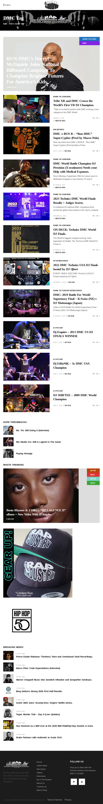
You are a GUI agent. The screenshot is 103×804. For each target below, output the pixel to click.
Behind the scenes (89, 39)
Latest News (42, 765)
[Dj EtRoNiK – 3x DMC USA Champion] (26, 367)
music (61, 261)
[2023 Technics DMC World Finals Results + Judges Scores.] (26, 206)
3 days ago (20, 711)
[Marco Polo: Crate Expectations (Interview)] (8, 666)
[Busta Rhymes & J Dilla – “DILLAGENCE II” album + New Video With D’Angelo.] (51, 495)
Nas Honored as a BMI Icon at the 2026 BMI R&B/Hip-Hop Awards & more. (54, 726)
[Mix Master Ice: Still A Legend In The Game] (8, 441)
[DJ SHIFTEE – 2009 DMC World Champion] (26, 398)
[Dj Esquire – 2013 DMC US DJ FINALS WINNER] (26, 335)
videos (61, 129)
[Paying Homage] (8, 453)
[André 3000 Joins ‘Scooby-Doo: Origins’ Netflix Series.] (8, 701)
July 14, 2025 (57, 151)
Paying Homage (24, 453)
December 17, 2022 (59, 282)
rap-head (68, 151)
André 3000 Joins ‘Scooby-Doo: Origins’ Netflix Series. (44, 703)
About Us (40, 783)
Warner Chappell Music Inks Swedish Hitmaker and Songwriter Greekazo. (54, 680)
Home (5, 24)
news (84, 43)
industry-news (60, 121)
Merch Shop (42, 790)
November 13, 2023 (59, 216)
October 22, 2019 (59, 316)
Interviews (41, 776)
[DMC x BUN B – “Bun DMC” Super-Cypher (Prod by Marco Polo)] (26, 140)
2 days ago (20, 653)
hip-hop (56, 261)
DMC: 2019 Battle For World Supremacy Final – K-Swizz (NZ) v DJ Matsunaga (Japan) (75, 299)
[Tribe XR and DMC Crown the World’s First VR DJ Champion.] (26, 109)
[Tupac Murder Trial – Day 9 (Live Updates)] (8, 713)
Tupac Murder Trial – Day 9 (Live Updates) (38, 714)
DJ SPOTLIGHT (58, 328)
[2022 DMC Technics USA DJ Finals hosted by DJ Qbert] (26, 271)
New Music (41, 769)
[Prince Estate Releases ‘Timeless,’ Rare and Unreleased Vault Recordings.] (8, 655)
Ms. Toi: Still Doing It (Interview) (32, 430)
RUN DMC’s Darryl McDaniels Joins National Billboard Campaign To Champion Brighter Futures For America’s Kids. (35, 70)
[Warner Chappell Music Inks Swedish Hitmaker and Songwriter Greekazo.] (8, 678)
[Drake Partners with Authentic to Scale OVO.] (8, 736)
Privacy (68, 800)
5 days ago (10, 519)
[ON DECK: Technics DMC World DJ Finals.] (26, 239)
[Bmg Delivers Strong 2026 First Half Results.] (8, 690)
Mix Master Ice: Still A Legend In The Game (38, 442)
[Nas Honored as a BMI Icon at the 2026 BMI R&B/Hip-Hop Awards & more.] (8, 724)
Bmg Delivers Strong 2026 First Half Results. (39, 691)
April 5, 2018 (57, 342)
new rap (56, 129)
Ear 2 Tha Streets (44, 779)
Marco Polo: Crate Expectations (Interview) (38, 668)
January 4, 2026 (58, 118)
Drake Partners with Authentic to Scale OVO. (39, 737)
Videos (39, 772)
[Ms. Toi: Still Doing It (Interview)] (8, 430)
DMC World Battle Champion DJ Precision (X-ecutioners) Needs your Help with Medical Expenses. (75, 167)
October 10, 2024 (59, 185)
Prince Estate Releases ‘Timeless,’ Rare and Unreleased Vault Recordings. (54, 656)
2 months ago (11, 87)
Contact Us (42, 786)
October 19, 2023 (59, 250)
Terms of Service (54, 800)
